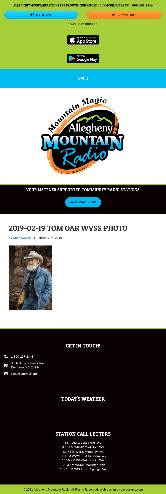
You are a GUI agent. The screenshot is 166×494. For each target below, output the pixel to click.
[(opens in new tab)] (83, 39)
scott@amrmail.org (24, 373)
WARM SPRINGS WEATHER (83, 414)
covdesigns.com (132, 489)
